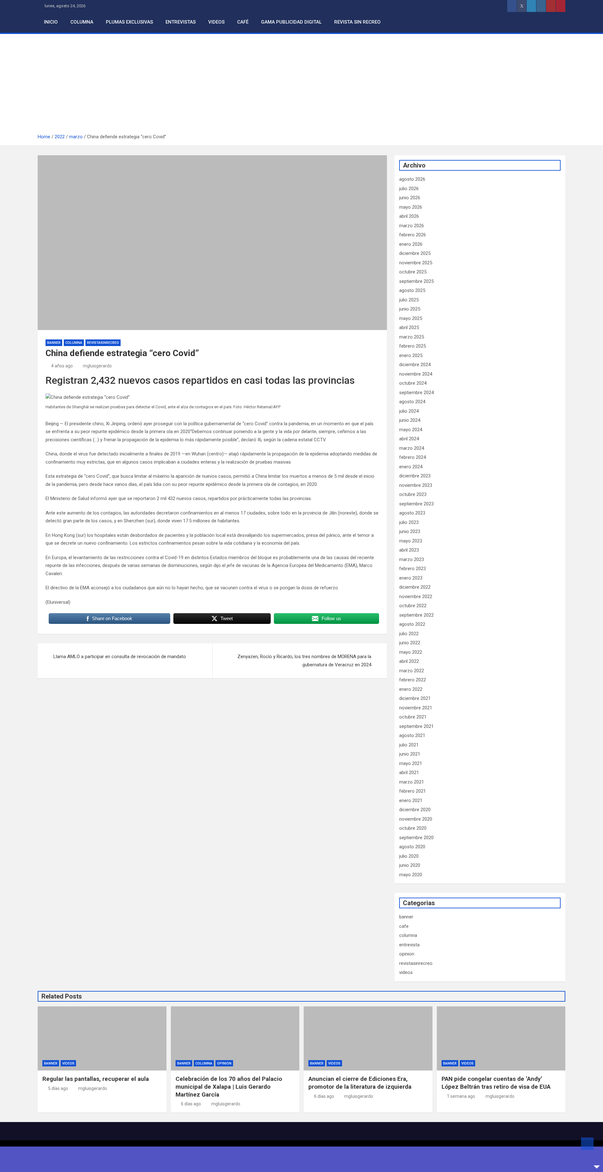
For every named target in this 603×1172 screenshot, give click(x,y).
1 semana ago (461, 1096)
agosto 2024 (412, 401)
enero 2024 (410, 467)
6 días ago (191, 1103)
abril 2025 (409, 327)
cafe (404, 926)
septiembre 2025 (416, 281)
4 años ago (62, 365)
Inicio (51, 22)
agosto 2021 (412, 735)
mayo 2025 (410, 318)
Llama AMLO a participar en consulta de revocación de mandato (119, 656)
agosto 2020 (412, 847)
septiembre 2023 (416, 504)
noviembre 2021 (415, 708)
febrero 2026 (412, 235)
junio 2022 (409, 643)
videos (406, 972)
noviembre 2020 (415, 819)
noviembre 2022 (415, 596)
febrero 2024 (412, 457)
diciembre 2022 (415, 587)
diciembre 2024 (415, 364)
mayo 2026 (410, 207)
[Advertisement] (301, 86)
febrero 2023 (412, 568)
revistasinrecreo (103, 343)
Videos (216, 22)
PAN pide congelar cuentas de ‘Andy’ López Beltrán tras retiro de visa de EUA (496, 1082)
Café (242, 22)
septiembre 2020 (416, 837)
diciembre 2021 (415, 698)
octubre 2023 (412, 494)
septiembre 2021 (416, 726)
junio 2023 (409, 531)
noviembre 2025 (415, 263)
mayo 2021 (410, 763)
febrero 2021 (412, 791)
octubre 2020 (412, 828)
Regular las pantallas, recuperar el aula (95, 1078)
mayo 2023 (410, 541)
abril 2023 (409, 550)
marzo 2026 (411, 225)
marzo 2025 (411, 337)
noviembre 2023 (415, 485)
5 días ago (58, 1088)
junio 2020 (409, 865)
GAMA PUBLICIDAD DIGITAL (291, 22)
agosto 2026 (412, 179)
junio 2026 (409, 198)
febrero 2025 (412, 346)
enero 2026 (410, 244)
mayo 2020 (410, 875)
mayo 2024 (410, 429)
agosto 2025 (412, 290)
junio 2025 (409, 309)
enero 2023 (410, 578)
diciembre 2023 (415, 476)
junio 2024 (409, 420)
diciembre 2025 (415, 253)
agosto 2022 (412, 624)
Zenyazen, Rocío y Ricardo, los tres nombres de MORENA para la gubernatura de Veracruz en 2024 (304, 661)
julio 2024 (409, 411)
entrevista (409, 945)
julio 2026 (409, 188)
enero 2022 (410, 689)
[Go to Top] (587, 1143)
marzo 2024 (411, 448)
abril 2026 (409, 216)
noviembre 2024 (415, 374)
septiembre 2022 (416, 615)
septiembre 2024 (416, 392)
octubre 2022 (412, 605)
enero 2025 (410, 355)
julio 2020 (409, 856)
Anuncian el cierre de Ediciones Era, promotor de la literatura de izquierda (359, 1082)
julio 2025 (409, 300)
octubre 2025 (412, 272)
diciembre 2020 (415, 809)
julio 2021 (409, 745)
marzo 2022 (411, 671)
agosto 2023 (412, 513)
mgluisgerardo (97, 365)
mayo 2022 (410, 652)
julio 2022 (409, 633)
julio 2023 (409, 522)
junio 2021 (409, 754)
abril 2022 (409, 661)
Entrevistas (181, 22)
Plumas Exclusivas (129, 22)
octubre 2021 (412, 717)
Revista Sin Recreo (357, 22)
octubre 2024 (412, 383)
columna (73, 343)
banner (54, 343)
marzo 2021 (411, 782)
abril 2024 (409, 439)
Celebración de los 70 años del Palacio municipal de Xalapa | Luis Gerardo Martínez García (229, 1086)
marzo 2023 (411, 559)
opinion (406, 954)
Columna (81, 22)
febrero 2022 (412, 680)
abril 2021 (409, 772)
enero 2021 (410, 800)
